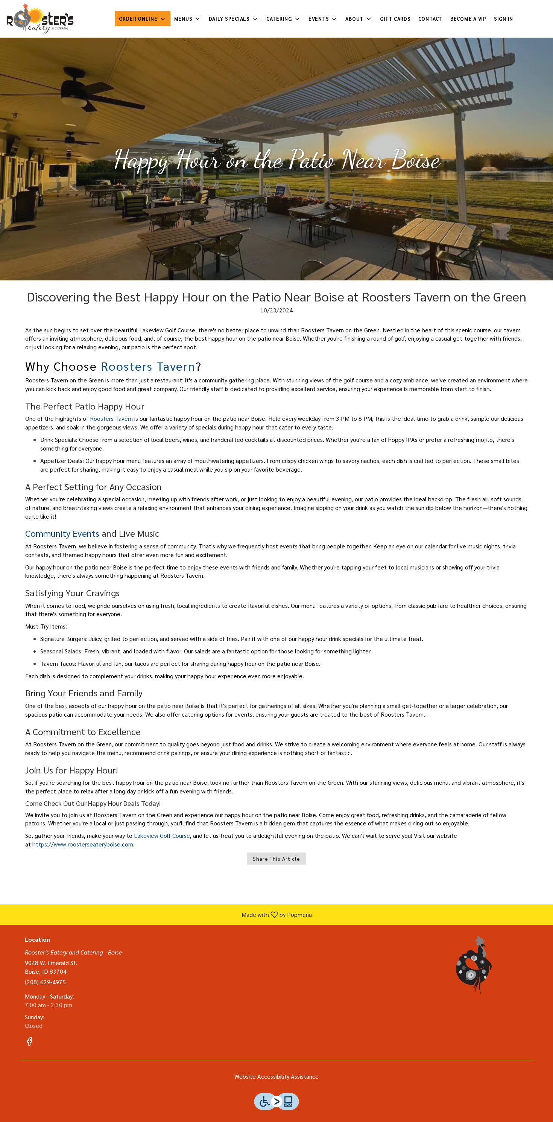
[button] (142, 18)
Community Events (62, 533)
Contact (430, 18)
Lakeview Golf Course (162, 835)
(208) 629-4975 (45, 982)
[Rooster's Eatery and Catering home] (40, 19)
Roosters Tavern (148, 365)
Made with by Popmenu (159, 914)
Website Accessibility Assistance (276, 1076)
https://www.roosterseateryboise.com (82, 844)
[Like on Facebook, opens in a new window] (29, 1042)
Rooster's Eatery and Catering (474, 965)
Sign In (503, 18)
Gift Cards (395, 18)
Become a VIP (468, 18)
